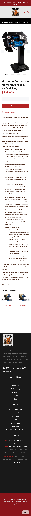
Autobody (15, 416)
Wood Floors (15, 423)
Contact (15, 396)
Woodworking (15, 413)
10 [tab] (16, 74)
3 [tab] (7, 74)
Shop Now (15, 4)
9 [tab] (14, 74)
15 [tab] (22, 74)
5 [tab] (10, 74)
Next (28, 51)
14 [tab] (20, 74)
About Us (15, 392)
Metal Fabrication (15, 409)
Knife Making (15, 389)
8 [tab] (13, 74)
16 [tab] (23, 74)
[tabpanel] (15, 50)
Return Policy (15, 462)
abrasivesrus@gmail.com (18, 446)
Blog (15, 399)
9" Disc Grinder (8, 303)
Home (2, 19)
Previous (2, 51)
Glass (15, 420)
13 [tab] (19, 74)
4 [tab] (8, 74)
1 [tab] (5, 74)
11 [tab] (17, 74)
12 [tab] (18, 74)
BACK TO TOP (15, 512)
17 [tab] (24, 74)
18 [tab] (25, 74)
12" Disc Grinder (23, 303)
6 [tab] (11, 74)
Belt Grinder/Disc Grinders (11, 19)
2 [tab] (6, 74)
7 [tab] (12, 74)
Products (15, 385)
